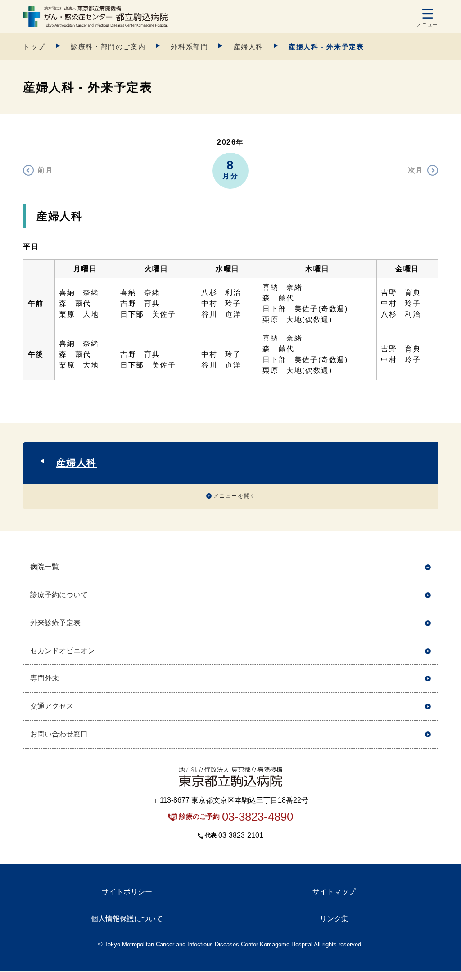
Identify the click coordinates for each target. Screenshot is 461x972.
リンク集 (334, 918)
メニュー (427, 24)
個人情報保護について (127, 918)
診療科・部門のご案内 (108, 46)
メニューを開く (234, 496)
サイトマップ (334, 891)
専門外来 (44, 678)
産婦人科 (248, 46)
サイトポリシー (127, 891)
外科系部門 (189, 46)
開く (428, 567)
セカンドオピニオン (62, 650)
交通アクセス (51, 706)
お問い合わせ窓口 (59, 734)
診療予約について (59, 595)
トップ (34, 46)
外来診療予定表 (55, 623)
